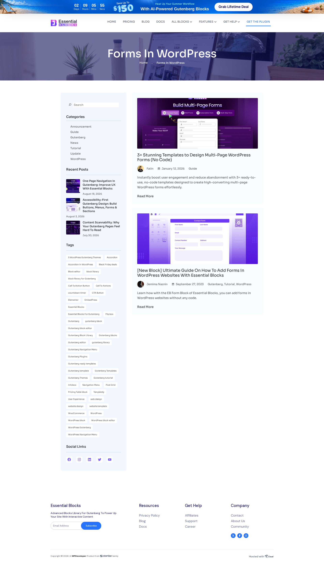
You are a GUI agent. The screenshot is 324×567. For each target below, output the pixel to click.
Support (191, 521)
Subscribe (91, 525)
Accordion (112, 257)
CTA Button (98, 293)
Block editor (74, 271)
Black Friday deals (108, 264)
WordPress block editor (103, 420)
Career (190, 526)
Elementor (73, 300)
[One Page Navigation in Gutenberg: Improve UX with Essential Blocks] (73, 186)
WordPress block (76, 420)
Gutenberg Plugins (77, 356)
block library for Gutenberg (82, 278)
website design (75, 406)
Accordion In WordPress (80, 264)
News (74, 143)
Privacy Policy (149, 515)
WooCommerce (76, 413)
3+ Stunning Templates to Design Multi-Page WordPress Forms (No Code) (194, 157)
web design (96, 399)
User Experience (76, 399)
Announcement (80, 126)
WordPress (78, 159)
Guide (74, 132)
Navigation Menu (91, 385)
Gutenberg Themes (78, 378)
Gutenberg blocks (108, 335)
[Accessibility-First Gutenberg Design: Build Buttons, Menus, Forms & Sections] (73, 205)
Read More (145, 196)
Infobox (72, 385)
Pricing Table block (77, 392)
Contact (237, 515)
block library (92, 271)
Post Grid (110, 385)
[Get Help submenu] (238, 21)
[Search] (70, 105)
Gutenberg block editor (80, 328)
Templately (98, 392)
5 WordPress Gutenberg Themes (84, 257)
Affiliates (191, 515)
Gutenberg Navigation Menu (82, 349)
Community (240, 526)
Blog (142, 521)
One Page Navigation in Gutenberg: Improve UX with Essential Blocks (99, 184)
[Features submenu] (215, 21)
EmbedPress (91, 300)
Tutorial (75, 148)
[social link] (233, 535)
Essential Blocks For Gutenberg (83, 314)
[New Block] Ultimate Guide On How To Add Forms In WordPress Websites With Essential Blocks (190, 273)
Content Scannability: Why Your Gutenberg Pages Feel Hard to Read (101, 226)
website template (98, 406)
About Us (238, 521)
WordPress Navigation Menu (82, 434)
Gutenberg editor (77, 342)
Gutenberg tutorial (103, 378)
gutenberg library (101, 342)
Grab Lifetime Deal (234, 7)
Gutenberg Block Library (80, 335)
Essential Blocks (76, 307)
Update (75, 153)
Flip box (109, 314)
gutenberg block (93, 321)
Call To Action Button (79, 285)
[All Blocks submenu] (191, 21)
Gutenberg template (78, 370)
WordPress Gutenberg (79, 427)
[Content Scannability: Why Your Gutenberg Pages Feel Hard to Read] (73, 228)
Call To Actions (103, 285)
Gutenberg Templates (106, 370)
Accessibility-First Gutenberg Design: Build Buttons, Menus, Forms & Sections (100, 205)
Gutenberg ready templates (82, 363)
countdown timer (77, 293)
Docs (143, 526)
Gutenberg (77, 137)
